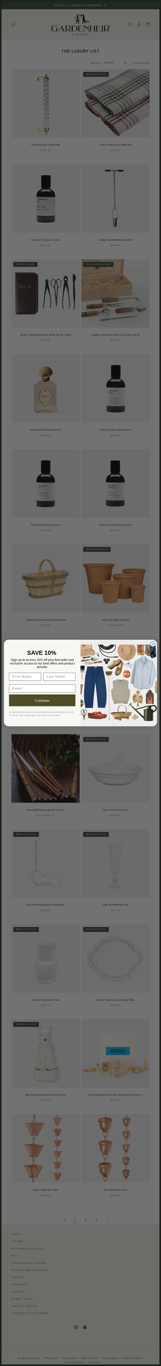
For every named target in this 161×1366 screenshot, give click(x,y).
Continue (42, 700)
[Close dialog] (152, 644)
